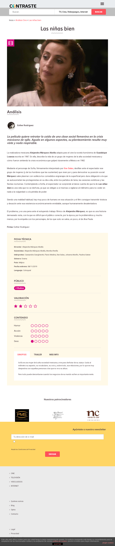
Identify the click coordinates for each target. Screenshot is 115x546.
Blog (12, 505)
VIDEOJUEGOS (16, 482)
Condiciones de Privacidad (26, 449)
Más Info (54, 354)
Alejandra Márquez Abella (32, 247)
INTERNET (15, 486)
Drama (24, 259)
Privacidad (15, 534)
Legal (13, 529)
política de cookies (60, 541)
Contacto (14, 514)
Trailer (38, 354)
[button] (102, 3)
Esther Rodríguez (25, 125)
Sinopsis (22, 354)
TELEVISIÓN (15, 478)
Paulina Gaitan (84, 255)
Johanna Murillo (71, 255)
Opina (13, 510)
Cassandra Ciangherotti (34, 255)
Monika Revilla (52, 251)
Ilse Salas (61, 255)
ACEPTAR (57, 544)
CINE (13, 473)
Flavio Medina (50, 255)
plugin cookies (108, 543)
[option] (22, 415)
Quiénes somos (17, 501)
